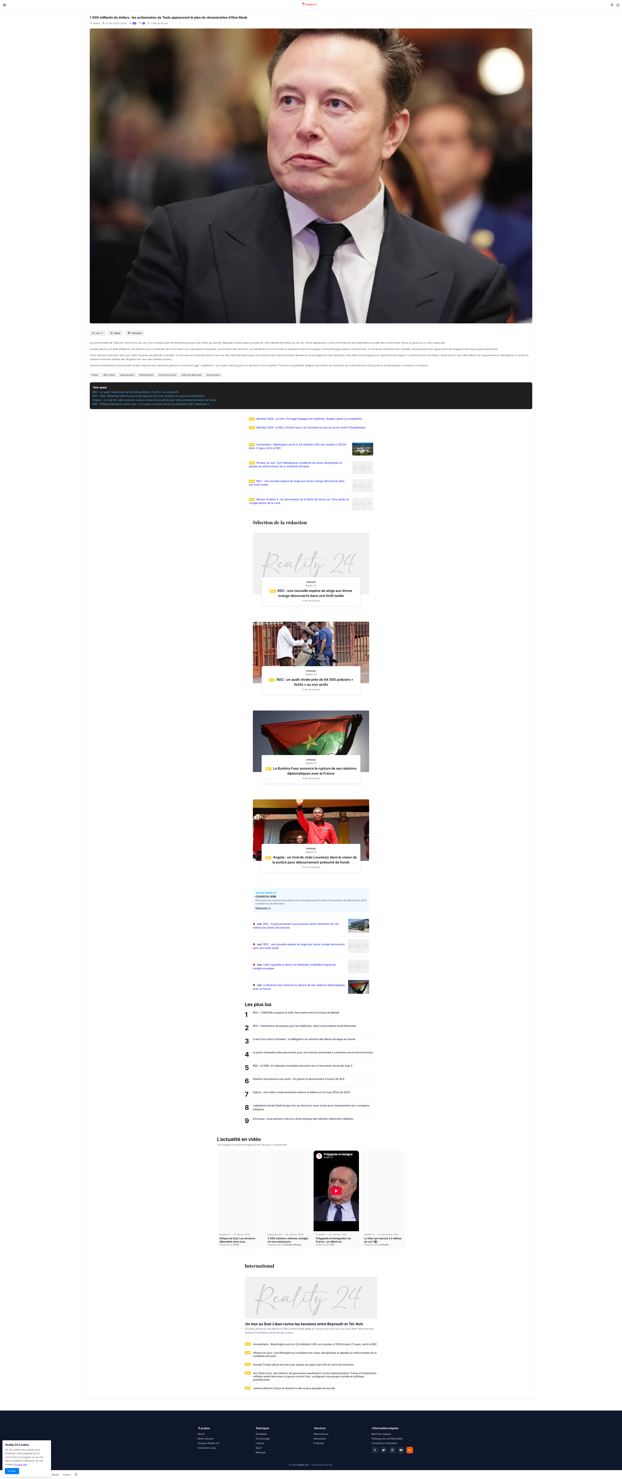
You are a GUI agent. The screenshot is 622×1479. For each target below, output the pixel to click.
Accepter (12, 1471)
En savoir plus (21, 1464)
